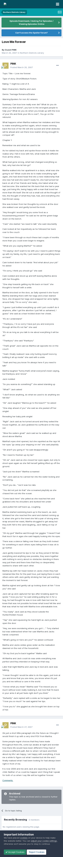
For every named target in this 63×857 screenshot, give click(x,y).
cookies (24, 838)
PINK (13, 63)
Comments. (7, 780)
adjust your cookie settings (44, 841)
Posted (21, 67)
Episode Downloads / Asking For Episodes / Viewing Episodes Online (31, 22)
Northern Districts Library (32, 53)
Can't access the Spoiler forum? (31, 32)
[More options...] (57, 65)
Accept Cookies (16, 852)
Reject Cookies (36, 852)
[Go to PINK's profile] (5, 66)
